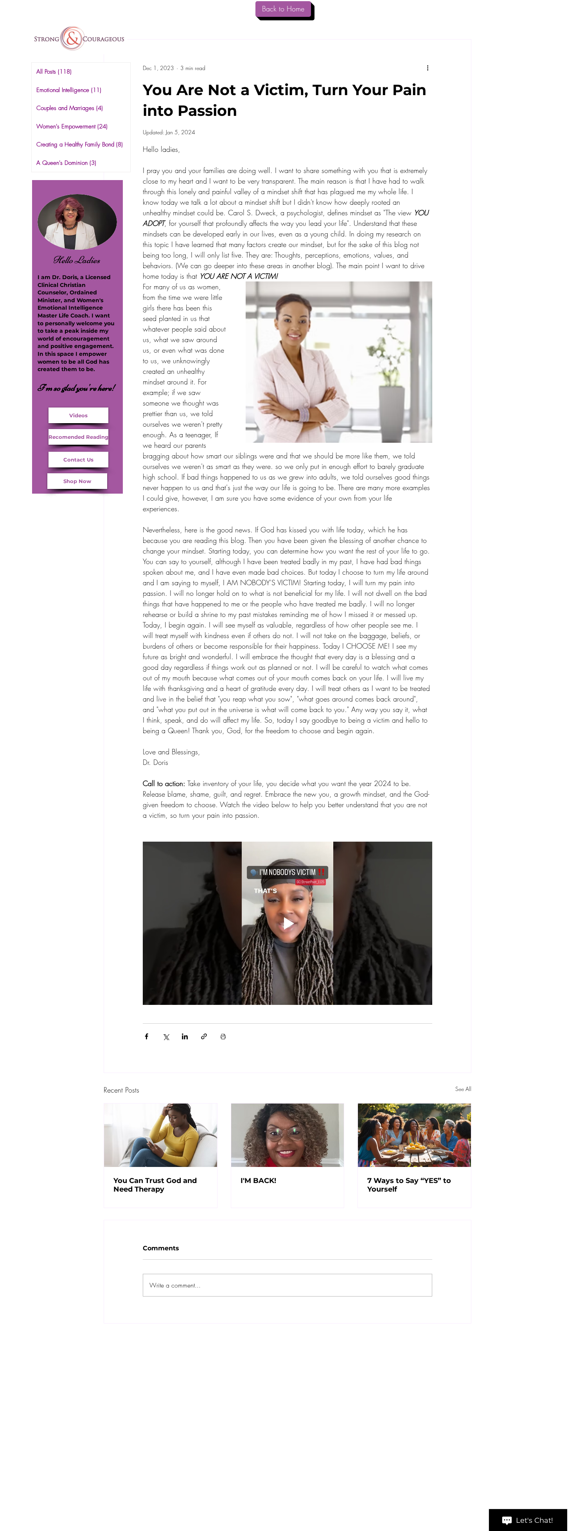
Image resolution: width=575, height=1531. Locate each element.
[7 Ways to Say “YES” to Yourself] (414, 1135)
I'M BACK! (258, 1180)
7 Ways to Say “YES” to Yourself (409, 1185)
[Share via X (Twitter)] (165, 1036)
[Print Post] (223, 1036)
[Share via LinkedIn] (185, 1036)
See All (463, 1089)
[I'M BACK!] (287, 1135)
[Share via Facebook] (146, 1036)
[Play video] (287, 923)
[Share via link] (204, 1036)
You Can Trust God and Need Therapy (155, 1185)
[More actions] (427, 67)
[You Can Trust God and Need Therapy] (160, 1135)
